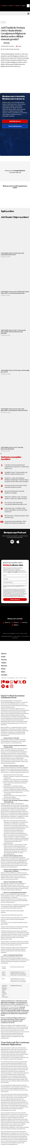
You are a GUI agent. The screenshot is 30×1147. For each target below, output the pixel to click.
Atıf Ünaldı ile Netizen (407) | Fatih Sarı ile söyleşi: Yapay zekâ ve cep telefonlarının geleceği (15, 292)
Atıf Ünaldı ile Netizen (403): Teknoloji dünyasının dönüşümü (12, 448)
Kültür (3, 672)
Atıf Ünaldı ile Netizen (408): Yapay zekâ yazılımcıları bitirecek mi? (12, 253)
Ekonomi (4, 665)
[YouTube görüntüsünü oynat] (15, 76)
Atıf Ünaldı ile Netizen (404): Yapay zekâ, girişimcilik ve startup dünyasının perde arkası (14, 409)
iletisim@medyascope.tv (16, 985)
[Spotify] (12, 542)
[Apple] (18, 542)
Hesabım (4, 675)
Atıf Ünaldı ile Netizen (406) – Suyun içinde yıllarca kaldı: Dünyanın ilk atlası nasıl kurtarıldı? (13, 332)
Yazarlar (4, 659)
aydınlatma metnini (20, 585)
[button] (28, 2)
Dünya (3, 669)
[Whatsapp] (11, 682)
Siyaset (3, 653)
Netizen (3, 22)
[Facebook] (24, 682)
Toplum (3, 662)
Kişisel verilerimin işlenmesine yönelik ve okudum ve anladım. (15, 586)
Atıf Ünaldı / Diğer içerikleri (15, 217)
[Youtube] (7, 682)
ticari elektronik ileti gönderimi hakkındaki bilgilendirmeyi (15, 586)
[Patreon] (3, 682)
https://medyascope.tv (13, 723)
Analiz (3, 656)
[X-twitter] (20, 682)
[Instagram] (11, 686)
